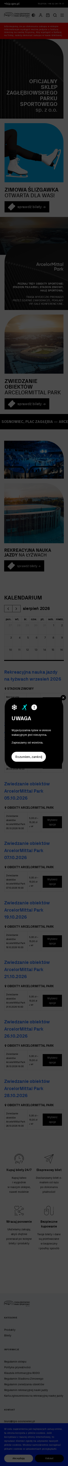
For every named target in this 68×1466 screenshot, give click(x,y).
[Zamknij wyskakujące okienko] (63, 697)
